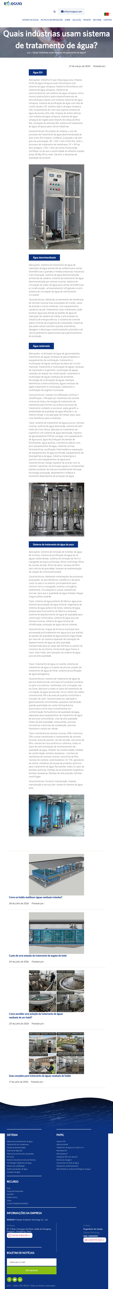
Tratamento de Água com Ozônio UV (70, 1148)
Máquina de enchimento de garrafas (20, 1154)
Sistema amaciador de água (17, 1169)
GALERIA (10, 1194)
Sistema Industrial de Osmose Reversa (21, 1160)
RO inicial (10, 1157)
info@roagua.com (73, 11)
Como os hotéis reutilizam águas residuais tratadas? (35, 897)
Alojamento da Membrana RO (67, 1166)
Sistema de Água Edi (14, 1151)
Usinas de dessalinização (16, 1148)
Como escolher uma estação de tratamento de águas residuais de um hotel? (36, 1015)
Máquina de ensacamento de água (19, 1141)
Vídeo (9, 1201)
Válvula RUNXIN (62, 1145)
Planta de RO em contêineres (18, 1145)
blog (8, 1188)
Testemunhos (12, 1197)
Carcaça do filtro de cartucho (67, 1157)
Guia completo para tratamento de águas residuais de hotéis (40, 1075)
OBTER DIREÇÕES (20, 1235)
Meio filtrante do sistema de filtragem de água (74, 1169)
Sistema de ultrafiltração (16, 1166)
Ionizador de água (13, 1172)
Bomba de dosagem (64, 1160)
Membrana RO (62, 1151)
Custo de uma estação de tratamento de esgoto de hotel (38, 955)
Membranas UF (62, 1154)
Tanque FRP (61, 1141)
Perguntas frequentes (15, 1191)
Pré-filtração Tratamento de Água (19, 1163)
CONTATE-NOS (95, 1240)
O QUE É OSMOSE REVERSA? (17, 1204)
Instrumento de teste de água (68, 1163)
